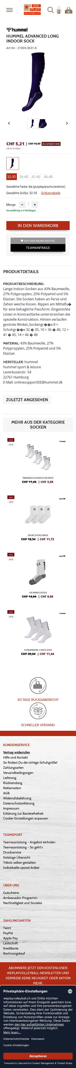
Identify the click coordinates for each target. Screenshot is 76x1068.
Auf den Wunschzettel (39, 240)
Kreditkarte (10, 948)
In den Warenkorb (38, 225)
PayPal (8, 933)
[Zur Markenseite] (16, 30)
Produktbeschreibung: (23, 284)
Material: (11, 343)
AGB (6, 793)
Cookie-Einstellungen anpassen (25, 818)
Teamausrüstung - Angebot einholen (29, 842)
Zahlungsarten (13, 768)
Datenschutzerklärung (18, 803)
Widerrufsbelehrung (17, 798)
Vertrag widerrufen (16, 752)
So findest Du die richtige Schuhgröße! (30, 762)
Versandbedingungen (18, 773)
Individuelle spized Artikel (21, 868)
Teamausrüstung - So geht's (23, 847)
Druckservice (12, 852)
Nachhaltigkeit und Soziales (22, 903)
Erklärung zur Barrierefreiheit (23, 813)
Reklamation (12, 788)
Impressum (11, 808)
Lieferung (9, 778)
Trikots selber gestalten (19, 863)
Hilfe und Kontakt (15, 757)
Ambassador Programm (20, 898)
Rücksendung (12, 783)
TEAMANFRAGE (38, 248)
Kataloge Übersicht (16, 857)
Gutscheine (11, 893)
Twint (7, 928)
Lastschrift (10, 943)
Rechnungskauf (14, 953)
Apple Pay (10, 938)
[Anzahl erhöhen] (35, 205)
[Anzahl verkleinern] (22, 205)
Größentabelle (50, 193)
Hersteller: (13, 362)
